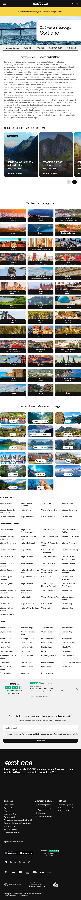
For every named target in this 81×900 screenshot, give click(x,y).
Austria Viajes (67, 628)
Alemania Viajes (27, 628)
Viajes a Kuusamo (7, 570)
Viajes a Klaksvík (68, 563)
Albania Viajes (5, 628)
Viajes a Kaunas (27, 563)
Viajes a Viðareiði (7, 615)
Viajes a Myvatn (27, 584)
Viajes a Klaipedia (48, 563)
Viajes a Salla (26, 597)
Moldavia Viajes (27, 655)
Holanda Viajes (68, 643)
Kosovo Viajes (46, 651)
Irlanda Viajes (46, 647)
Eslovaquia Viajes (27, 639)
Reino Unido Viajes (48, 662)
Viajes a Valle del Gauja (30, 608)
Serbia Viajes (67, 666)
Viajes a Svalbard (27, 517)
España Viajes (67, 639)
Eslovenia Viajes (47, 639)
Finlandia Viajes (6, 643)
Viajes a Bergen (6, 503)
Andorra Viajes (47, 628)
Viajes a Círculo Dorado (50, 536)
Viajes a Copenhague (70, 536)
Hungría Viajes (5, 647)
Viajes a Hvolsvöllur (49, 557)
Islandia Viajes (67, 647)
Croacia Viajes (67, 632)
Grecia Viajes (46, 643)
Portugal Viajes (26, 662)
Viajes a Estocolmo (69, 543)
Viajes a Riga (67, 590)
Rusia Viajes (46, 666)
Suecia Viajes (5, 673)
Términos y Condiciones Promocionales (17, 823)
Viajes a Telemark (48, 517)
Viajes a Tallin (5, 604)
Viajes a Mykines (6, 584)
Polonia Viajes (5, 662)
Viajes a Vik (46, 608)
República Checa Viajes (71, 662)
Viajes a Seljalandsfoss (50, 597)
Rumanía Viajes (27, 666)
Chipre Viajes (46, 632)
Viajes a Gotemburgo (70, 550)
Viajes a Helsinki (6, 557)
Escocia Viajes (5, 639)
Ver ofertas (40, 13)
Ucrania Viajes (47, 673)
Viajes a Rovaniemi (7, 597)
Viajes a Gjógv (26, 550)
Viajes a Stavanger (7, 517)
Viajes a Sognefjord (69, 510)
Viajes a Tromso (68, 517)
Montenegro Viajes (48, 655)
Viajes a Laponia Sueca (30, 577)
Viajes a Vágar (67, 604)
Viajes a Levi (46, 577)
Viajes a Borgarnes (48, 530)
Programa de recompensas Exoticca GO (18, 820)
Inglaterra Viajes (27, 647)
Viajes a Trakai (47, 604)
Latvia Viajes (67, 651)
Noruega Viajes (68, 655)
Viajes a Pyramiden (49, 510)
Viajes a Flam (46, 503)
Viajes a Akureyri (6, 530)
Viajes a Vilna (67, 608)
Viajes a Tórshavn (27, 604)
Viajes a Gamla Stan (8, 550)
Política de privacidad (30, 734)
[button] (40, 741)
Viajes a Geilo (67, 503)
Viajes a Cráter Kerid (8, 543)
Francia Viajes (26, 643)
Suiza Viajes (25, 673)
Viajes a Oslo (26, 510)
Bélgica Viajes (5, 632)
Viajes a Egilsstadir (28, 543)
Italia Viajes (25, 651)
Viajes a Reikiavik (48, 590)
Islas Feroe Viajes (7, 651)
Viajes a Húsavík (27, 557)
